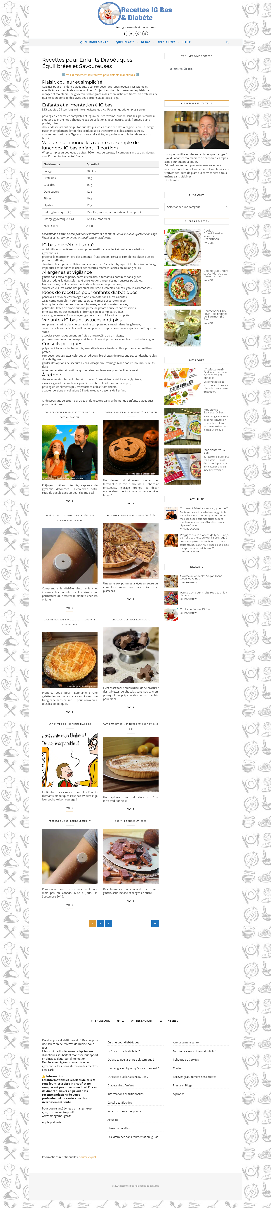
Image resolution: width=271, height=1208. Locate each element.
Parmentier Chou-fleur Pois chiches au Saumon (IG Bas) (216, 315)
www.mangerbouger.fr (56, 1116)
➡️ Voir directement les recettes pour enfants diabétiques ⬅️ (100, 75)
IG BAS (146, 42)
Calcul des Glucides (119, 1102)
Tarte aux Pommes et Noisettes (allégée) (130, 515)
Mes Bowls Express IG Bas (214, 411)
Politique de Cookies (186, 1059)
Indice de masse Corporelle (124, 1111)
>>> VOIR (208, 242)
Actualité (112, 1119)
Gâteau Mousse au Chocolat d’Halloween (131, 412)
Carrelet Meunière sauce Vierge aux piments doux (216, 273)
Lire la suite (171, 180)
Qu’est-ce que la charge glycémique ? (130, 1059)
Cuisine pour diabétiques (123, 1042)
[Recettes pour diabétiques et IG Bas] (135, 19)
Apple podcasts (51, 1122)
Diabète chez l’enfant (120, 1085)
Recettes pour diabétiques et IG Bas (64, 1040)
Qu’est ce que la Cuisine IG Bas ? (127, 1076)
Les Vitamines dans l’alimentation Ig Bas (132, 1137)
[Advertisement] (100, 962)
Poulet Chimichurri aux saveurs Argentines (215, 235)
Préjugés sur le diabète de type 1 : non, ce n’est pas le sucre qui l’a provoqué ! (204, 536)
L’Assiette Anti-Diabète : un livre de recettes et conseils (215, 373)
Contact (178, 1068)
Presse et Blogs (182, 1085)
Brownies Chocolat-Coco (131, 821)
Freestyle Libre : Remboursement (70, 821)
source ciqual (88, 1157)
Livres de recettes (118, 1128)
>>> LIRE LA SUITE (189, 528)
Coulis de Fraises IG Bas (195, 609)
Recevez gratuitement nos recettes (194, 1076)
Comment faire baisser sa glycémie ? (204, 508)
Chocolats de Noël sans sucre (131, 620)
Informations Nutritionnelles (125, 1094)
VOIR (69, 501)
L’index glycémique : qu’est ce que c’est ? (133, 1068)
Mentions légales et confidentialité (194, 1051)
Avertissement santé (56, 1102)
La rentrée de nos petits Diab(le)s (69, 724)
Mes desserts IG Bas (214, 451)
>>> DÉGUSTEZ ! (188, 582)
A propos (178, 1094)
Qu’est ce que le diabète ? (123, 1051)
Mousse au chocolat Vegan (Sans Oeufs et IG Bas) (201, 577)
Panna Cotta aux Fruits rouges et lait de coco (203, 594)
